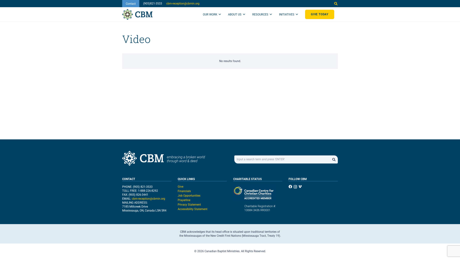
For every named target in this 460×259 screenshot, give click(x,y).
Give (180, 186)
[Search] (334, 159)
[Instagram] (295, 187)
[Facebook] (290, 186)
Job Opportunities (189, 195)
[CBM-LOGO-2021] (137, 14)
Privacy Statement (189, 204)
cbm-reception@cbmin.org (148, 198)
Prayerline (184, 200)
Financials (184, 191)
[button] (335, 3)
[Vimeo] (300, 186)
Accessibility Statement (192, 209)
